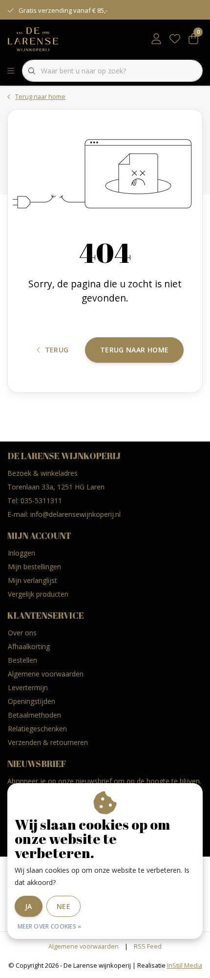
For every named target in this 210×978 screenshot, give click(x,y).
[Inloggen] (156, 39)
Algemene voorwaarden (83, 946)
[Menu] (10, 71)
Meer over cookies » (50, 926)
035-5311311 (41, 500)
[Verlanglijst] (175, 39)
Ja (28, 906)
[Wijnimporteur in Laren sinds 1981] (33, 38)
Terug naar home (134, 349)
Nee (63, 906)
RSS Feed (148, 946)
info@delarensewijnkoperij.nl (75, 514)
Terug (57, 349)
